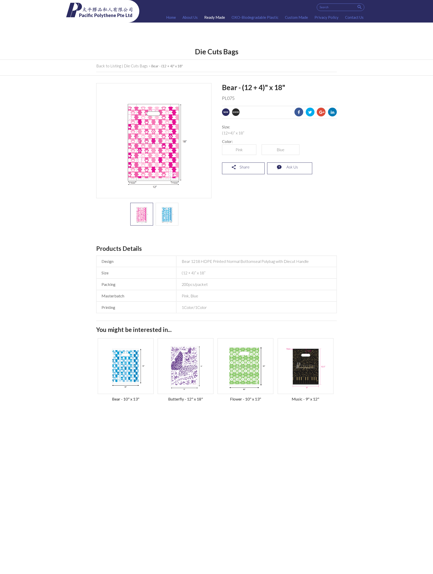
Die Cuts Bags (136, 65)
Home (171, 17)
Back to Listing (108, 65)
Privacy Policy (326, 17)
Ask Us (292, 166)
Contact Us (354, 17)
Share (245, 166)
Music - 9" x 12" (305, 399)
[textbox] (340, 7)
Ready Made (214, 17)
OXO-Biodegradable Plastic (255, 17)
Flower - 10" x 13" (245, 399)
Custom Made (296, 17)
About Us (190, 17)
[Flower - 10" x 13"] (245, 366)
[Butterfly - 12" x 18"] (185, 366)
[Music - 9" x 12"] (305, 366)
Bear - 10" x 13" (125, 399)
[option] (141, 214)
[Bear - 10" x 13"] (125, 366)
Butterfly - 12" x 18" (185, 399)
